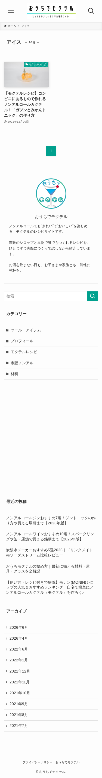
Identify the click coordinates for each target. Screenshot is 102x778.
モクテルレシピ (24, 352)
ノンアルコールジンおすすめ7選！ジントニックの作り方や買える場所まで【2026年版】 (51, 520)
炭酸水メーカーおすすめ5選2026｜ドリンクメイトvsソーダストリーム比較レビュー (49, 552)
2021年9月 (19, 704)
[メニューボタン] (11, 11)
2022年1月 (19, 660)
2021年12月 (20, 671)
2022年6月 (19, 649)
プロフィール (22, 341)
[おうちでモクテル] (51, 11)
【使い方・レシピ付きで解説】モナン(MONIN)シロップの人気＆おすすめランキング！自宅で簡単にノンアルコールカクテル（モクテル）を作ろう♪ (50, 587)
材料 (14, 374)
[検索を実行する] (92, 296)
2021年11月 (20, 682)
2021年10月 (20, 693)
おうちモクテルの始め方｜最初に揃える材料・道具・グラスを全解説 (48, 569)
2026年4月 (19, 638)
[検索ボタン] (91, 11)
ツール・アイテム (26, 330)
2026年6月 (19, 627)
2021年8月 (19, 715)
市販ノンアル (22, 363)
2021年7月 (19, 726)
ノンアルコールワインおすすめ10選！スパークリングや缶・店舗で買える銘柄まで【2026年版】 (50, 536)
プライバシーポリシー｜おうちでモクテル (51, 762)
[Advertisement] (51, 438)
